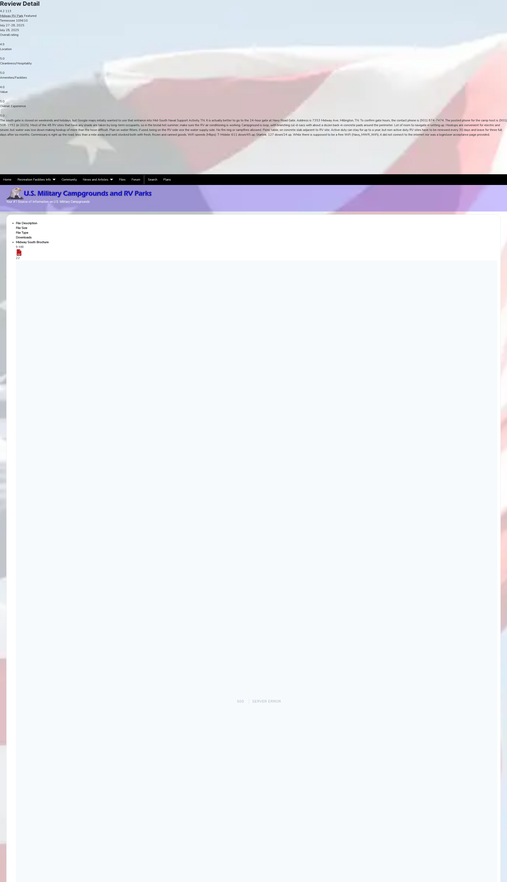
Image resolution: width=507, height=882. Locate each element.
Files (122, 179)
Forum (136, 179)
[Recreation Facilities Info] (53, 179)
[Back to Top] (502, 877)
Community (69, 179)
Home (7, 179)
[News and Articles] (110, 179)
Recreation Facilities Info (34, 179)
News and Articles (95, 179)
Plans (167, 179)
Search (152, 179)
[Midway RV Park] (253, 141)
